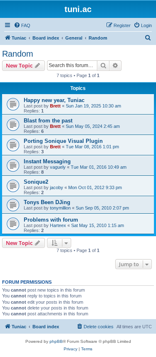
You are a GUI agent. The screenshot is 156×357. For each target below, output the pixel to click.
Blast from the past (48, 120)
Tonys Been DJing (47, 202)
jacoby (56, 187)
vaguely (58, 167)
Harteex (58, 225)
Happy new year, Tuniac (54, 100)
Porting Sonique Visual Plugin (63, 141)
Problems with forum (51, 220)
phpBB (56, 341)
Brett (55, 105)
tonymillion (60, 207)
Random (17, 53)
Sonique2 (36, 182)
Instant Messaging (47, 161)
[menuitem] (22, 25)
